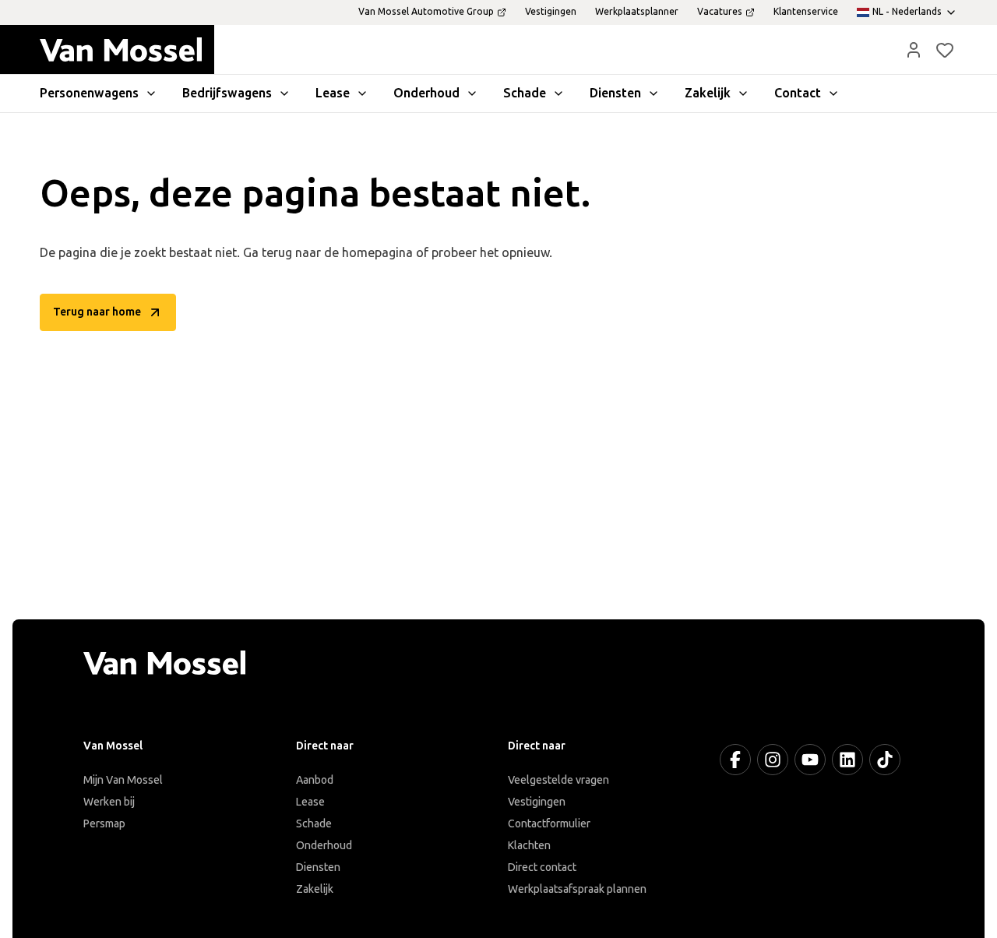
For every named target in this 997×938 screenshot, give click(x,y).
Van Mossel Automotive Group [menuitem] (426, 11)
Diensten (318, 867)
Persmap (104, 823)
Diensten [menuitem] (615, 93)
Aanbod (314, 780)
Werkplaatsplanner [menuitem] (636, 11)
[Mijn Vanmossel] (913, 49)
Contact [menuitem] (797, 93)
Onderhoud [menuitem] (426, 93)
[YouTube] (810, 759)
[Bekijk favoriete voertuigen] (944, 49)
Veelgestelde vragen (558, 780)
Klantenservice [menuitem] (805, 11)
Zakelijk (314, 889)
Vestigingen (536, 802)
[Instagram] (772, 759)
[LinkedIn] (847, 759)
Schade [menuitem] (524, 93)
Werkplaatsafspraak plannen (577, 889)
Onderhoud (324, 845)
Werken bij (109, 802)
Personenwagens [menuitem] (89, 93)
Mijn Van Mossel (123, 780)
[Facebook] (735, 759)
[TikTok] (884, 759)
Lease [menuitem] (332, 93)
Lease (310, 802)
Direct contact (542, 867)
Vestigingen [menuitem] (550, 11)
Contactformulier (549, 823)
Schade (314, 823)
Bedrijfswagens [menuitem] (227, 93)
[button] (913, 49)
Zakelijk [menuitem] (708, 93)
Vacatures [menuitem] (719, 11)
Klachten (529, 845)
